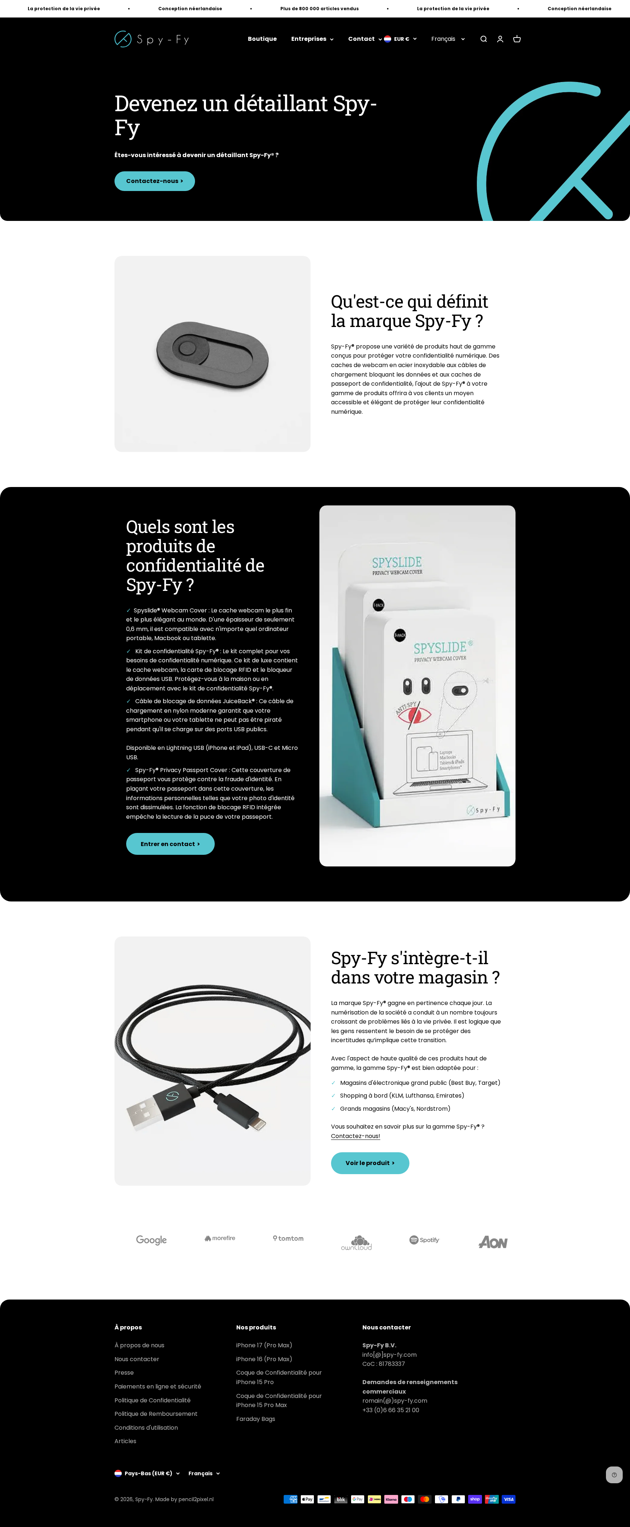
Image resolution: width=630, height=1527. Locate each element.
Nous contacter (136, 1359)
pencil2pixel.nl (196, 1499)
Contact (361, 39)
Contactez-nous (154, 181)
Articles (125, 1441)
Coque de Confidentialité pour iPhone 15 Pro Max (279, 1401)
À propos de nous (139, 1345)
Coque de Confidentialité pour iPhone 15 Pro (279, 1377)
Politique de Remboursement (156, 1414)
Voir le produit (370, 1163)
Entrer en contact (170, 844)
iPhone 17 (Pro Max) (264, 1345)
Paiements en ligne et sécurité (157, 1386)
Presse (124, 1372)
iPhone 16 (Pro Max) (264, 1359)
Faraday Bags (255, 1419)
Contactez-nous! (355, 1136)
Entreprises (308, 39)
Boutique (262, 39)
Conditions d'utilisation (146, 1427)
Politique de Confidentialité (152, 1400)
